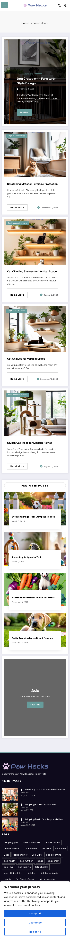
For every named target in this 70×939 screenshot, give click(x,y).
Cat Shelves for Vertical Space (26, 358)
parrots (7, 879)
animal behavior (31, 842)
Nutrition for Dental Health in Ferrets (33, 597)
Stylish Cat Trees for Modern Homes (29, 442)
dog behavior (20, 854)
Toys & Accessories (16, 136)
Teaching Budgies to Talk (26, 557)
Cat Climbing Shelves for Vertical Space (32, 271)
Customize (35, 922)
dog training (24, 867)
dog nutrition (26, 860)
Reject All (35, 931)
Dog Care (37, 854)
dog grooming (54, 854)
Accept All (35, 913)
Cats (6, 854)
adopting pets (11, 842)
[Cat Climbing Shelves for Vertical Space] (35, 241)
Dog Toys (8, 867)
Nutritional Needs (49, 873)
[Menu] (4, 5)
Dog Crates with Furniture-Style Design (36, 81)
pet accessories (47, 879)
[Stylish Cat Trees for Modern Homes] (35, 413)
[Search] (59, 5)
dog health (9, 860)
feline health (41, 867)
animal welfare (11, 848)
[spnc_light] (66, 6)
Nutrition (32, 873)
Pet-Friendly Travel (25, 879)
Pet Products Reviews (25, 74)
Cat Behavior (30, 848)
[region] (35, 910)
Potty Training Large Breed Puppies (32, 638)
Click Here (35, 704)
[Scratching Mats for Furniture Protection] (35, 154)
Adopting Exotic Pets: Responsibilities (44, 819)
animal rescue (52, 842)
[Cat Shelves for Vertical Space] (35, 328)
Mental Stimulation (13, 873)
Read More (24, 112)
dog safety (53, 860)
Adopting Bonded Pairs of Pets (40, 804)
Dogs (40, 860)
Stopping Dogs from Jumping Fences (33, 516)
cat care (46, 848)
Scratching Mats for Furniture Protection (32, 184)
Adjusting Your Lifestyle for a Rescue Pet (45, 789)
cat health (60, 848)
